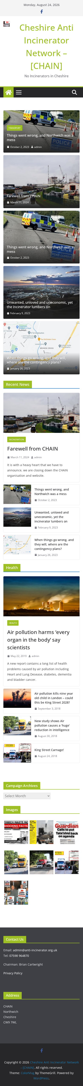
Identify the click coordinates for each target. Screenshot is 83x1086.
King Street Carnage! (49, 750)
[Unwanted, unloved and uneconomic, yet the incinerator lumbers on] (41, 292)
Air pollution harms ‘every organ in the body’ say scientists (38, 639)
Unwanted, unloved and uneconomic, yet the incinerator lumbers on (40, 304)
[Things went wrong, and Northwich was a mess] (41, 113)
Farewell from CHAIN (23, 196)
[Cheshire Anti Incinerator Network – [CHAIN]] (8, 92)
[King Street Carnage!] (17, 753)
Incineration (16, 439)
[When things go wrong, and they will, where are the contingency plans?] (41, 347)
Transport (15, 127)
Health (13, 622)
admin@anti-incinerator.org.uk (35, 950)
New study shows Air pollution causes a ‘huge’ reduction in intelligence (52, 725)
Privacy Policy (12, 973)
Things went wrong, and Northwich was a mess (40, 137)
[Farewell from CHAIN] (41, 181)
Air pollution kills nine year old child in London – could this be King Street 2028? (53, 697)
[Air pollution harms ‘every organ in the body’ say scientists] (41, 596)
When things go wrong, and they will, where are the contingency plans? (36, 360)
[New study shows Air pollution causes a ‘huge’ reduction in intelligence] (17, 728)
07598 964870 (19, 956)
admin (38, 147)
